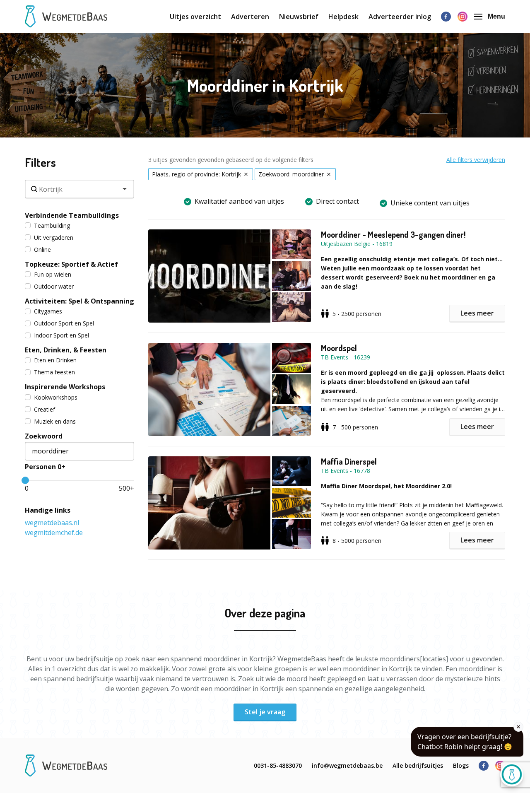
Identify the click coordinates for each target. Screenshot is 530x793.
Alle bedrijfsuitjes (418, 765)
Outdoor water (54, 286)
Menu (496, 16)
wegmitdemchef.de (54, 532)
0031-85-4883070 (278, 765)
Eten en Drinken (55, 360)
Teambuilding (52, 225)
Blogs (461, 765)
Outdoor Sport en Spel (64, 323)
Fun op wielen (52, 274)
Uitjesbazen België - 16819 (357, 244)
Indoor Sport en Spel (61, 335)
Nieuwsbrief (298, 16)
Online (42, 249)
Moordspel (339, 348)
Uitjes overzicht (195, 16)
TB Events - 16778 (345, 471)
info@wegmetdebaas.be (347, 765)
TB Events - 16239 (345, 357)
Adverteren (250, 16)
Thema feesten (54, 372)
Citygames (48, 311)
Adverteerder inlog (400, 16)
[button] (234, 276)
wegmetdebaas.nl (52, 522)
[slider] (25, 480)
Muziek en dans (55, 421)
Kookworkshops (55, 397)
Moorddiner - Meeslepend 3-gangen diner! (393, 234)
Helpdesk (343, 16)
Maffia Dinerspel (349, 461)
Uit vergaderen (53, 237)
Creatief (44, 409)
